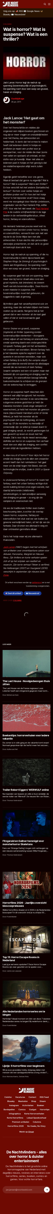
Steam (43, 1101)
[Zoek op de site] (45, 4)
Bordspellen (9, 1109)
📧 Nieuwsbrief (32, 593)
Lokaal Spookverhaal (36, 1118)
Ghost (31, 1132)
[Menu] (49, 4)
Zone (5, 575)
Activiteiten (27, 1105)
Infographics (15, 1113)
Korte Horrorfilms (15, 1118)
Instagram (14, 1105)
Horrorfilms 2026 (16, 1126)
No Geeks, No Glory (36, 1126)
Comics (21, 1109)
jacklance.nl (37, 582)
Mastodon (23, 1101)
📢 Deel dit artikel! (13, 593)
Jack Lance (9, 547)
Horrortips (44, 1109)
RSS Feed (44, 1097)
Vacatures (20, 1097)
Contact (32, 1097)
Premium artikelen (20, 1122)
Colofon (8, 1097)
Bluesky (11, 1101)
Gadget (32, 1109)
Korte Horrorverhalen (34, 1113)
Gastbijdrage (17, 98)
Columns (7, 24)
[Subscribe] (47, 1190)
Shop (33, 1101)
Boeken (40, 1105)
